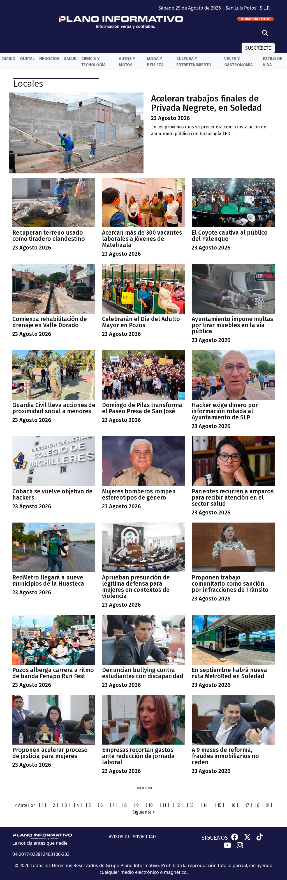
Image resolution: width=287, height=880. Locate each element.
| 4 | (77, 805)
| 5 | (89, 805)
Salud (70, 58)
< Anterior (25, 805)
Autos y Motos (127, 62)
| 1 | (42, 805)
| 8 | (125, 805)
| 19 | (267, 805)
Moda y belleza (155, 62)
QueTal (27, 58)
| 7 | (113, 805)
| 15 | (219, 805)
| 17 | (247, 805)
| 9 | (137, 805)
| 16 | (233, 805)
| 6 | (101, 805)
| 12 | (178, 805)
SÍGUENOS (215, 837)
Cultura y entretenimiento (193, 62)
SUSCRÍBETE (258, 48)
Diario (8, 58)
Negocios (49, 58)
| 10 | (150, 805)
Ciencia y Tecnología (93, 62)
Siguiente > (143, 812)
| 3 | (66, 805)
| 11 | (164, 805)
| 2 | (54, 805)
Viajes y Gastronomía (238, 62)
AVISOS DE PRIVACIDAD (132, 836)
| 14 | (205, 805)
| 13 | (191, 805)
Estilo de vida (272, 62)
